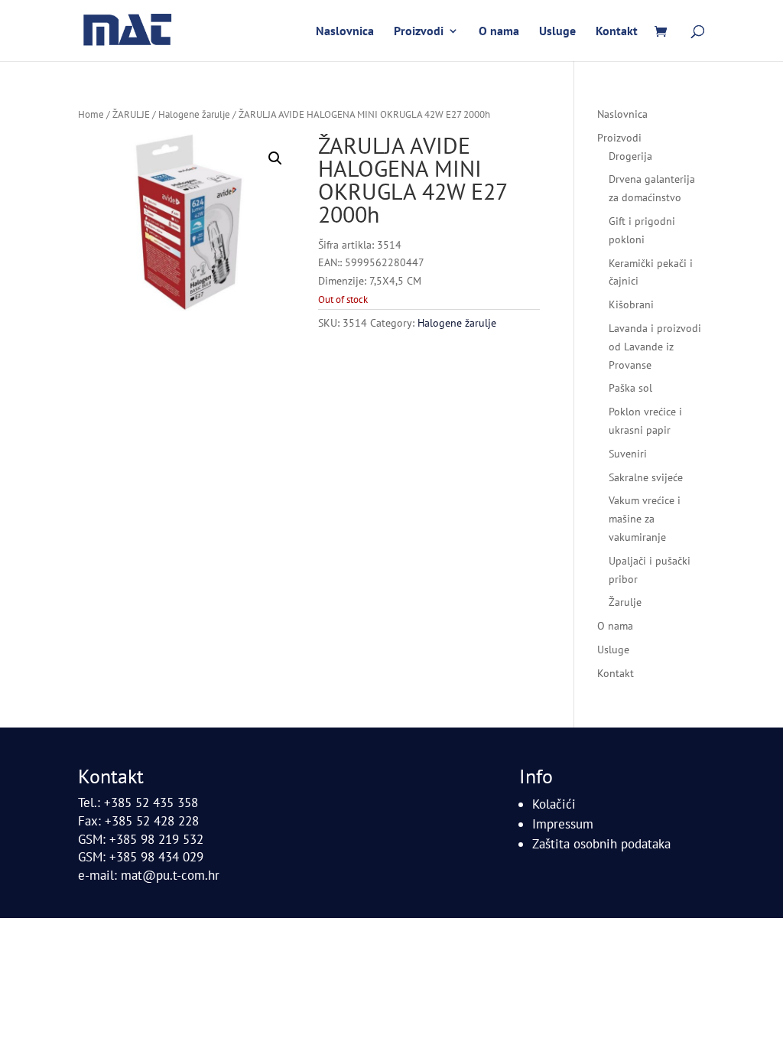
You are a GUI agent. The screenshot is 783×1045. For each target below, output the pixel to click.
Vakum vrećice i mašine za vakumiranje (645, 518)
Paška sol (630, 388)
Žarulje (625, 602)
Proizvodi (418, 31)
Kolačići (554, 804)
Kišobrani (631, 304)
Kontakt (617, 31)
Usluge (557, 31)
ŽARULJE (131, 114)
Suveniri (628, 454)
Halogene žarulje (194, 114)
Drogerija (630, 156)
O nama (499, 31)
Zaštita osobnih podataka (601, 843)
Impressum (562, 823)
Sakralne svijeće (646, 477)
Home (91, 114)
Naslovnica (345, 31)
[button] (275, 158)
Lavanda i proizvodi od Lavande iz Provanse (655, 346)
